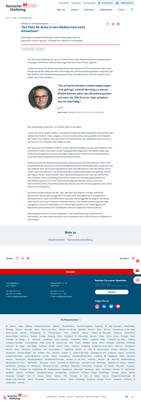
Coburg (85, 333)
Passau (111, 366)
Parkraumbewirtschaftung (79, 239)
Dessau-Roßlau (12, 336)
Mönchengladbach (35, 359)
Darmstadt (106, 333)
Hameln (52, 346)
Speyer (123, 373)
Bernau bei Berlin (50, 330)
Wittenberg (80, 379)
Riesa (98, 369)
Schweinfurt (74, 373)
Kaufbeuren (10, 353)
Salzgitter (10, 373)
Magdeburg (112, 356)
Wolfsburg (91, 379)
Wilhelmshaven (52, 379)
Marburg (9, 359)
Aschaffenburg (68, 326)
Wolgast (100, 379)
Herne (17, 349)
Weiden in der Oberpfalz (16, 379)
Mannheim (131, 356)
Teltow (48, 376)
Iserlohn (78, 349)
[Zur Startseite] (21, 7)
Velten (97, 376)
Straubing (10, 376)
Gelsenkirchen (61, 343)
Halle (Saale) (32, 346)
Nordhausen (11, 366)
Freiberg (131, 339)
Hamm (59, 346)
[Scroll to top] (133, 269)
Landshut (112, 353)
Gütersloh (10, 346)
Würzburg (128, 379)
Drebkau (34, 336)
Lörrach (46, 356)
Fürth (48, 343)
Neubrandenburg (128, 359)
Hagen (22, 346)
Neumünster (32, 363)
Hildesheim (36, 349)
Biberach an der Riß (67, 330)
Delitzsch (118, 333)
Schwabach (30, 373)
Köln (48, 353)
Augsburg (99, 326)
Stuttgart (20, 376)
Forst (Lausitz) (61, 339)
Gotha (101, 343)
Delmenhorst (130, 333)
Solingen (115, 373)
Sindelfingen (104, 373)
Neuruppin (44, 363)
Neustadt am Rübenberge (68, 363)
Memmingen (20, 359)
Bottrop (107, 330)
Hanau (66, 346)
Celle (66, 333)
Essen (132, 336)
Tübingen (73, 376)
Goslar (94, 343)
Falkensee (36, 339)
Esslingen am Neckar (15, 339)
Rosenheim (106, 369)
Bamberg (9, 330)
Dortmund (24, 336)
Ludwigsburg (64, 356)
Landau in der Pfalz (81, 353)
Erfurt (109, 336)
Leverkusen (130, 353)
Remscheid (78, 369)
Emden (101, 336)
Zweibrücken (11, 383)
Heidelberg (86, 346)
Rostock (116, 369)
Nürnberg (21, 366)
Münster (101, 359)
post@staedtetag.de (19, 296)
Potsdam (23, 369)
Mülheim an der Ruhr (76, 359)
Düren (59, 336)
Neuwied (131, 363)
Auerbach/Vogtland (84, 326)
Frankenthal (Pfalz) (79, 339)
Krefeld (65, 353)
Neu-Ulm (115, 359)
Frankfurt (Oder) (98, 339)
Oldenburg (75, 366)
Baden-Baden (129, 326)
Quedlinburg (37, 369)
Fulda (42, 343)
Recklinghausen (54, 369)
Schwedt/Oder (61, 373)
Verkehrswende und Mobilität (33, 49)
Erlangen (124, 336)
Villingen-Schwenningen (121, 376)
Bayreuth (28, 330)
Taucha (40, 376)
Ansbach (56, 326)
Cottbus (95, 333)
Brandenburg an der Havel (124, 330)
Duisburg (51, 336)
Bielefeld (82, 330)
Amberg (28, 326)
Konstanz (56, 353)
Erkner (116, 336)
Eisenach (93, 336)
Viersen (105, 376)
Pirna (8, 369)
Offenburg (65, 366)
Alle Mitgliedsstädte (69, 319)
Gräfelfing (120, 343)
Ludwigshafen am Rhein (82, 356)
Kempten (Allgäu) (24, 353)
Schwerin (85, 373)
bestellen (112, 291)
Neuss (53, 363)
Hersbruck (26, 349)
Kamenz (114, 349)
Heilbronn (119, 346)
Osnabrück (98, 366)
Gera (71, 343)
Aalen (20, 326)
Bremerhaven (35, 333)
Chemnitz (75, 333)
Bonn (99, 330)
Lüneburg (98, 356)
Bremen (24, 333)
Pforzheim (120, 366)
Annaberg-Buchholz (42, 326)
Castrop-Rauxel (54, 333)
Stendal (132, 373)
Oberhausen (36, 366)
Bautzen (19, 330)
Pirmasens (131, 366)
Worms (108, 379)
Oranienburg (87, 366)
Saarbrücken (130, 369)
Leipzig (121, 353)
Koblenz (41, 353)
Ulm (86, 376)
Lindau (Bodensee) (32, 356)
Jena (90, 349)
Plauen (15, 369)
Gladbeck (86, 343)
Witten (71, 379)
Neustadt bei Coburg (116, 363)
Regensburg (67, 369)
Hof (45, 349)
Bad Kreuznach (115, 326)
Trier (65, 376)
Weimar (30, 379)
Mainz (122, 356)
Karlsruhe (123, 349)
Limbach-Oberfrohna (14, 356)
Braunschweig (11, 333)
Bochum (91, 330)
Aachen (13, 326)
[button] (61, 9)
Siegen (94, 373)
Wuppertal (118, 379)
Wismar (63, 379)
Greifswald (130, 343)
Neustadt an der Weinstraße (93, 363)
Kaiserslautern (103, 349)
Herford (9, 349)
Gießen (78, 343)
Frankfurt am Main (116, 339)
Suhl (29, 376)
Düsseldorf (68, 336)
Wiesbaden (40, 379)
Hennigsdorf (130, 346)
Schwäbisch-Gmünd (45, 373)
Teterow (57, 376)
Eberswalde (83, 336)
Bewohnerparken (57, 239)
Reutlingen (89, 369)
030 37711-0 (14, 291)
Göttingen (110, 343)
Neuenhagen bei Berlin (15, 363)
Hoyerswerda (54, 349)
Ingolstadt (69, 349)
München (91, 359)
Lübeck (54, 356)
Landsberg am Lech (98, 353)
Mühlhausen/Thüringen (54, 359)
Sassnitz (19, 373)
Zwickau (21, 383)
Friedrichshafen (31, 343)
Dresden (42, 336)
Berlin (37, 330)
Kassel (132, 349)
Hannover (75, 346)
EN (133, 396)
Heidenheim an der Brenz (102, 346)
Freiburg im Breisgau (14, 343)
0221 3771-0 (59, 291)
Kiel (34, 353)
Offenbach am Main (51, 366)
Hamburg (42, 346)
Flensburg (48, 339)
